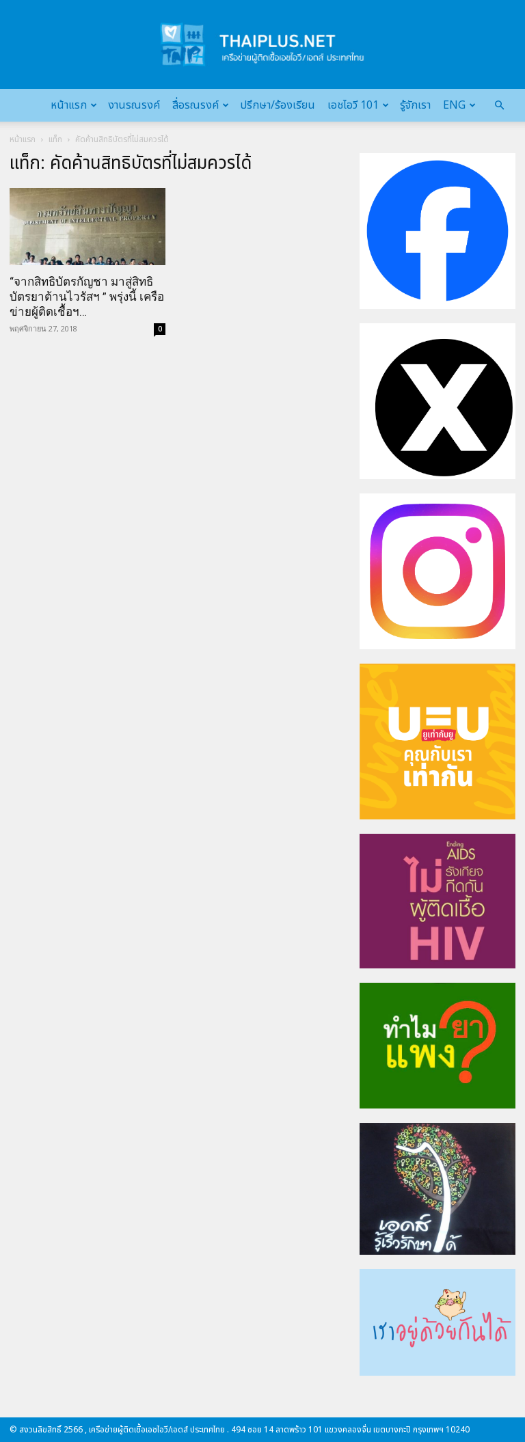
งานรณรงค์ (134, 105)
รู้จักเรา (415, 105)
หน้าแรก (69, 105)
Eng (454, 105)
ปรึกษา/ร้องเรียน (277, 105)
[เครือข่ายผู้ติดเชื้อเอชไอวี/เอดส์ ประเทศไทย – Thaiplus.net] (262, 44)
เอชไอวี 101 (353, 105)
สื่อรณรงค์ (195, 105)
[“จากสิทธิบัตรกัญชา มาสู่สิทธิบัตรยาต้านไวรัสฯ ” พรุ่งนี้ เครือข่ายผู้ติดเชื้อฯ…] (87, 226)
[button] (499, 105)
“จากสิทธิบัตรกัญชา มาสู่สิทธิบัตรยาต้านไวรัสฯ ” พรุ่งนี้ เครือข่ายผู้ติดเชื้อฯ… (87, 296)
